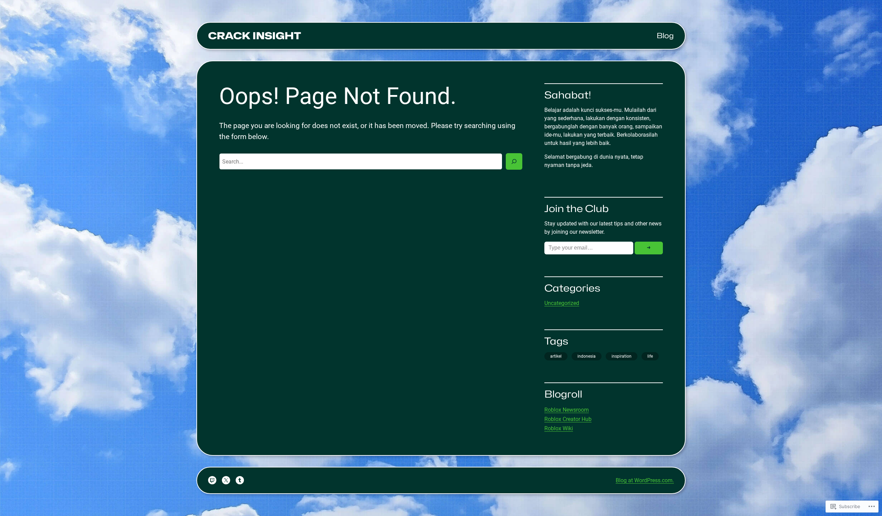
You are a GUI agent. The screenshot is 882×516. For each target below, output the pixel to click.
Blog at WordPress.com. (645, 480)
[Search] (514, 161)
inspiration (622, 356)
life (650, 356)
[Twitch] (212, 480)
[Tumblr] (240, 480)
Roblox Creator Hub (568, 419)
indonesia (586, 356)
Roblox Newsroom (566, 410)
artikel (556, 356)
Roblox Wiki (558, 428)
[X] (226, 480)
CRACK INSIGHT (254, 36)
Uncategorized (561, 303)
